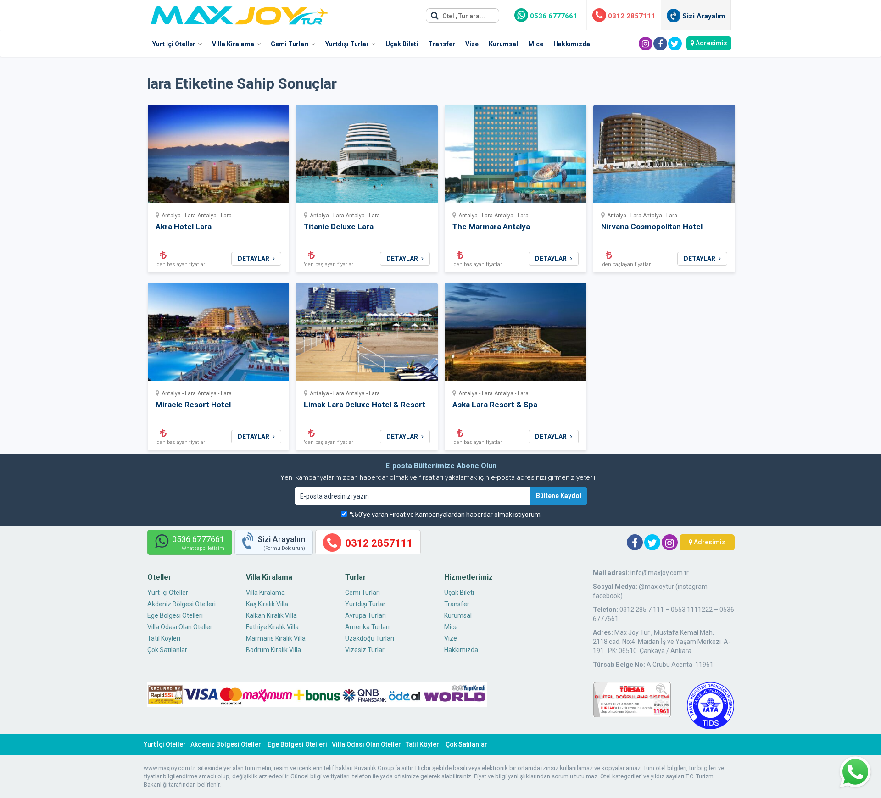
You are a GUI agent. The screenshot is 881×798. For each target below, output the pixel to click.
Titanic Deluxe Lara (339, 226)
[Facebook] (660, 43)
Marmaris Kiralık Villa (276, 638)
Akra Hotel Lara (184, 226)
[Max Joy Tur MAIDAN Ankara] (240, 13)
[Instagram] (645, 43)
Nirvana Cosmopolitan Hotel (652, 226)
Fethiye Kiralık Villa (272, 627)
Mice (535, 44)
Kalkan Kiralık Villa (271, 615)
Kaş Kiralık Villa (267, 604)
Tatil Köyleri (163, 638)
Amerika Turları (367, 627)
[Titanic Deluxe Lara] (367, 157)
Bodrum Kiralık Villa (273, 650)
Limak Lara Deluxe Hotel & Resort (364, 404)
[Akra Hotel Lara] (219, 157)
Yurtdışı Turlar (347, 44)
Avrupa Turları (365, 615)
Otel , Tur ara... (463, 16)
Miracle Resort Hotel (193, 404)
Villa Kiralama (233, 44)
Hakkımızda (571, 44)
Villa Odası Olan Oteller (179, 627)
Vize (472, 44)
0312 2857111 (630, 16)
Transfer (441, 44)
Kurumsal (503, 44)
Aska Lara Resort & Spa (494, 404)
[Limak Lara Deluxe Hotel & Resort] (367, 335)
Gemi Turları (290, 44)
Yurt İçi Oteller (173, 44)
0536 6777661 (552, 16)
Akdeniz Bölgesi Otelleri (181, 604)
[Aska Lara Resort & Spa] (515, 335)
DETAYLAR (254, 258)
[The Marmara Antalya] (515, 157)
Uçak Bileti (401, 44)
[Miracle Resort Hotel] (219, 335)
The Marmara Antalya (491, 226)
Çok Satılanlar (167, 650)
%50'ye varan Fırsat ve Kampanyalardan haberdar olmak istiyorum (445, 514)
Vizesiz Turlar (365, 650)
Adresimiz (710, 43)
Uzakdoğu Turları (369, 638)
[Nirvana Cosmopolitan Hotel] (664, 157)
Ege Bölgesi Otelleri (175, 615)
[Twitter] (675, 43)
